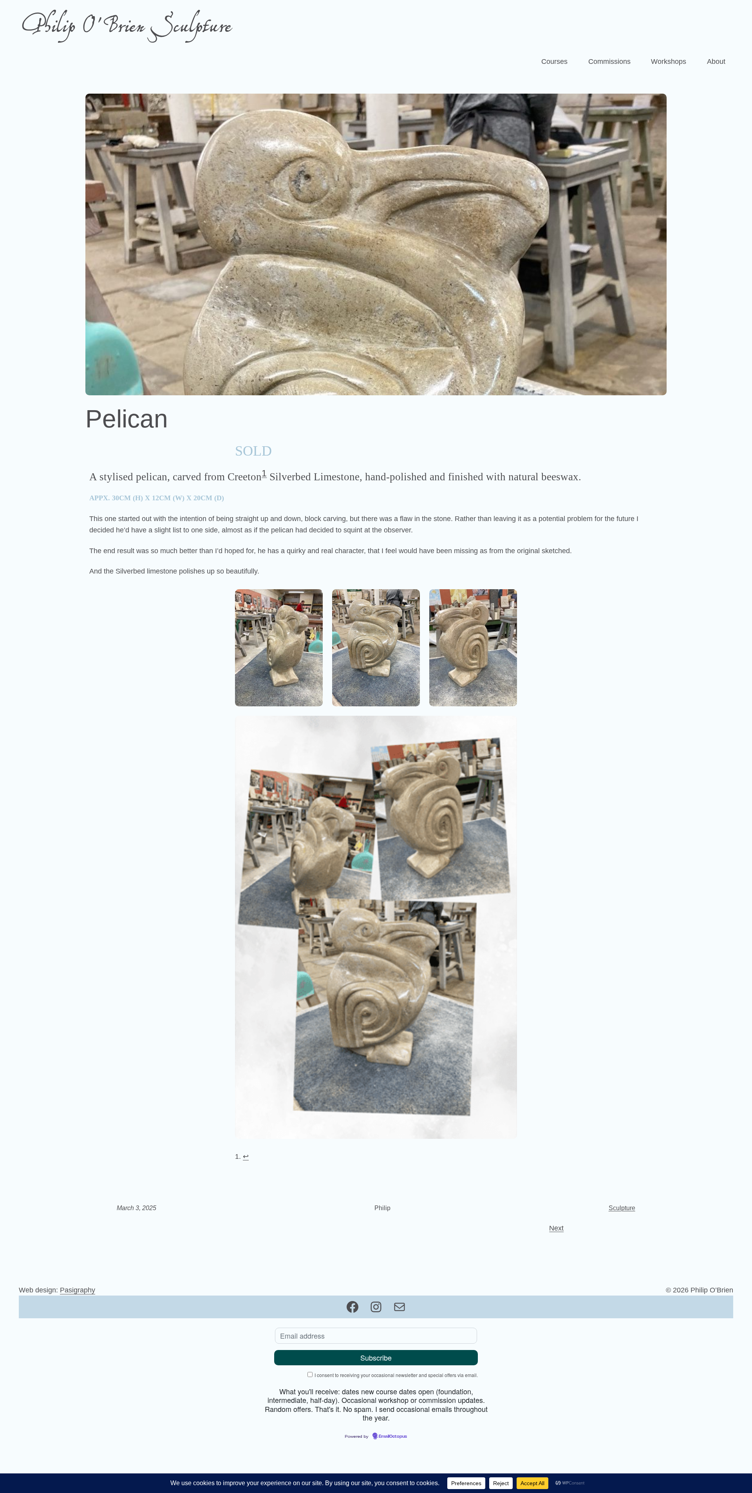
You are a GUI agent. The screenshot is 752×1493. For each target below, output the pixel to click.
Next (556, 1228)
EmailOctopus (393, 1437)
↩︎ (246, 1156)
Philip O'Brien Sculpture (126, 28)
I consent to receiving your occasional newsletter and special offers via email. (396, 1375)
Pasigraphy (77, 1290)
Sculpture (622, 1208)
